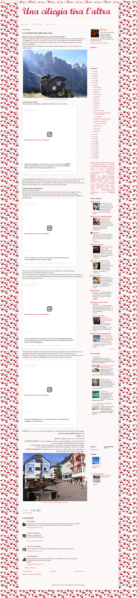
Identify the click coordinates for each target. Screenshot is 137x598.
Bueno (107, 164)
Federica (40, 171)
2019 (93, 85)
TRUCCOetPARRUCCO (108, 190)
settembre (96, 94)
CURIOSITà (111, 168)
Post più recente (27, 571)
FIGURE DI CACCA (100, 172)
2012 (93, 148)
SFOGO (93, 188)
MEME (105, 176)
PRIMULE (106, 181)
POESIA (93, 179)
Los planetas (96, 356)
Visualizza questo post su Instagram (36, 140)
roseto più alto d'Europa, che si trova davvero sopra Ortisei (61, 179)
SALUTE (93, 185)
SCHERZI (112, 185)
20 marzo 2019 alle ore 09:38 (35, 541)
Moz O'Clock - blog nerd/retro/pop (102, 216)
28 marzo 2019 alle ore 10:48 (35, 564)
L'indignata (95, 234)
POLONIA (112, 179)
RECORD (98, 183)
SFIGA (112, 186)
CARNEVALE (112, 166)
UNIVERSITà (95, 192)
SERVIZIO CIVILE (37, 24)
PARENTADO (110, 178)
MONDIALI (112, 176)
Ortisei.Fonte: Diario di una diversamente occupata (55, 502)
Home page (24, 24)
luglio (95, 99)
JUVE (102, 173)
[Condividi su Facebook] (38, 510)
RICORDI (112, 183)
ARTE (113, 162)
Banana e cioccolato (98, 316)
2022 (93, 78)
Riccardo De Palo (43, 263)
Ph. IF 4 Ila (104, 262)
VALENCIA (103, 192)
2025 (93, 71)
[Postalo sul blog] (34, 510)
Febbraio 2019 (98, 126)
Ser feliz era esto (104, 379)
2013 (93, 146)
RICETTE (104, 183)
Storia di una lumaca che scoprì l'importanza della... (102, 113)
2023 (93, 76)
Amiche (93, 163)
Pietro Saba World (98, 244)
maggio (96, 104)
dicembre (96, 87)
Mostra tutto (112, 349)
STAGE (103, 188)
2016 (93, 139)
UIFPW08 (29, 556)
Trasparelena (30, 533)
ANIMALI (109, 163)
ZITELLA (93, 194)
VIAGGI (111, 192)
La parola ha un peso (106, 203)
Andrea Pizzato (31, 546)
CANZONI (105, 166)
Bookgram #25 (96, 292)
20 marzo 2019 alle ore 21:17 (35, 551)
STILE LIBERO (111, 188)
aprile (95, 106)
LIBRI (30, 512)
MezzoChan (60, 585)
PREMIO (100, 181)
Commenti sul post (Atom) (35, 574)
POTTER (93, 181)
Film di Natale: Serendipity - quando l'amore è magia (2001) (106, 319)
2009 (93, 155)
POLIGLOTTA (99, 179)
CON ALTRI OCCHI (102, 168)
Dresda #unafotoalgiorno (100, 121)
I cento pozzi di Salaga (100, 123)
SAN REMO (100, 185)
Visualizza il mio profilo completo (99, 43)
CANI (100, 166)
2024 (93, 73)
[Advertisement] (97, 430)
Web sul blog (96, 201)
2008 (93, 158)
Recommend (103, 391)
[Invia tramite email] (32, 510)
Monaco (73, 438)
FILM (109, 172)
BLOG (97, 164)
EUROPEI (93, 172)
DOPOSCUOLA (110, 169)
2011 (93, 150)
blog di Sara (96, 232)
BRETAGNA (102, 164)
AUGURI (92, 164)
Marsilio (68, 38)
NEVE (98, 178)
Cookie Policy (50, 24)
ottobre (96, 92)
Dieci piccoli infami (99, 110)
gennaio (96, 131)
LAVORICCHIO (110, 174)
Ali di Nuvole (96, 290)
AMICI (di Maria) (101, 163)
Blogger (83, 585)
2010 (93, 153)
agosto (96, 96)
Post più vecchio (79, 571)
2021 (93, 80)
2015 (93, 141)
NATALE (93, 178)
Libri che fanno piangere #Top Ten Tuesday (107, 366)
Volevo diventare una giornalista (102, 333)
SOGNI (98, 188)
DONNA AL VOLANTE (97, 169)
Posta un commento (30, 568)
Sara (35, 181)
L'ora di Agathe (98, 116)
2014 (93, 143)
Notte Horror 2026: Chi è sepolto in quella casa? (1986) (107, 248)
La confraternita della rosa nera (102, 119)
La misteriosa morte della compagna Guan (43, 40)
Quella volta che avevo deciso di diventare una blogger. (106, 337)
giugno (96, 101)
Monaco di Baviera (72, 46)
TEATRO (93, 190)
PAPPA (103, 178)
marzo (95, 108)
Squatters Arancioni (106, 277)
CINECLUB (93, 168)
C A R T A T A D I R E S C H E (101, 261)
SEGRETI (93, 186)
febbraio (96, 129)
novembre (97, 89)
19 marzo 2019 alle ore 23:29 (35, 527)
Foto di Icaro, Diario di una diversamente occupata (55, 99)
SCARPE (107, 185)
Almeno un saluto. (97, 305)
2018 (93, 134)
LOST (99, 176)
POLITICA (106, 179)
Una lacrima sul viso (98, 474)
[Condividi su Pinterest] (40, 510)
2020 (93, 83)
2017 (93, 136)
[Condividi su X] (36, 510)
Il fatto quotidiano (56, 449)
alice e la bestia (97, 275)
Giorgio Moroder (61, 192)
